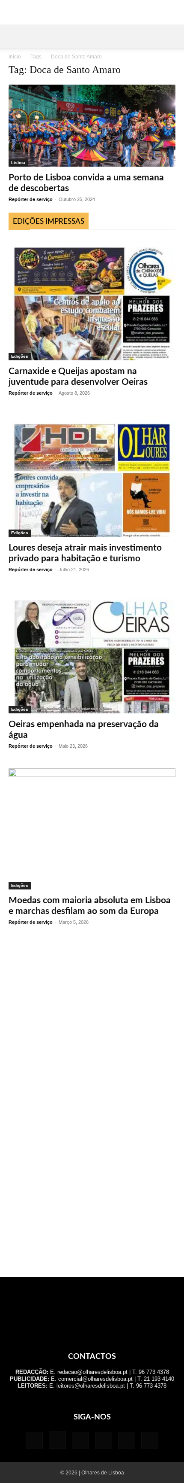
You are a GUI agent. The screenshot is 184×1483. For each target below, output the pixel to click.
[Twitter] (126, 1440)
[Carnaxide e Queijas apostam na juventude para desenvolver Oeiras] (92, 299)
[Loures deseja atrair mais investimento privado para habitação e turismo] (92, 476)
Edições (19, 356)
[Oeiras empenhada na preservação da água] (92, 652)
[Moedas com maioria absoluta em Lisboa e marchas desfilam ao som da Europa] (92, 829)
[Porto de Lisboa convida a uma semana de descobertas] (92, 126)
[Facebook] (34, 1440)
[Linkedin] (80, 1440)
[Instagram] (57, 1440)
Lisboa (18, 162)
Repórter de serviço (31, 199)
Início (15, 57)
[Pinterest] (103, 1440)
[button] (14, 36)
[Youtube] (149, 1440)
